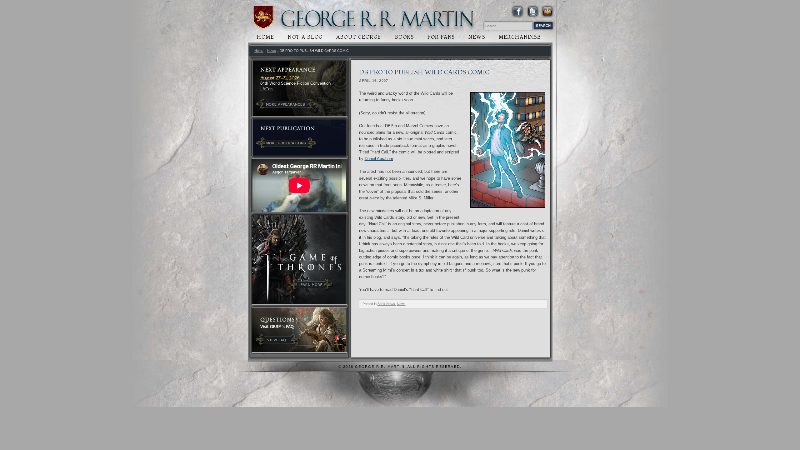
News (476, 37)
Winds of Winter (263, 17)
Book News (386, 304)
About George (358, 37)
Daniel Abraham (379, 158)
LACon (267, 89)
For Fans (441, 37)
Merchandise (520, 37)
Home (265, 37)
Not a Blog (305, 37)
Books (404, 37)
